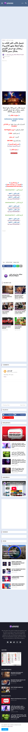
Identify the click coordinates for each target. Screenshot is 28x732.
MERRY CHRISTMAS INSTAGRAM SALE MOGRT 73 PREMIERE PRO (18, 563)
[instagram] (17, 642)
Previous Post (6, 405)
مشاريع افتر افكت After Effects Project (15, 275)
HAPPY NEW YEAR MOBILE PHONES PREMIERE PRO (18, 584)
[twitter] (14, 642)
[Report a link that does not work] (5, 701)
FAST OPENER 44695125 (5, 312)
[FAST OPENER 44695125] (5, 689)
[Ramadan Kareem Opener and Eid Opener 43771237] (5, 682)
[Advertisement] (14, 23)
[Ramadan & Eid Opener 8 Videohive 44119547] (5, 674)
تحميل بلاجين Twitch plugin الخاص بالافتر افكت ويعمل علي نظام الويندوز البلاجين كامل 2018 (18, 453)
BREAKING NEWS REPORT (6, 327)
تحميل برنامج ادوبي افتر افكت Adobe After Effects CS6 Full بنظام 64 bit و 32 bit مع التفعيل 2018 (18, 445)
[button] (2, 3)
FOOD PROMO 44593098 (18, 327)
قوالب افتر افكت (9, 40)
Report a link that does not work (18, 698)
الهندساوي (9, 370)
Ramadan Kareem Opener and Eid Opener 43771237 (19, 297)
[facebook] (7, 642)
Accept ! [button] (5, 729)
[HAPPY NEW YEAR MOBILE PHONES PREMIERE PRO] (6, 586)
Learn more (10, 726)
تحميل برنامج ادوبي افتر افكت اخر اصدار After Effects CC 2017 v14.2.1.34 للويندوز (18, 469)
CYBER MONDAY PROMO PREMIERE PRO (18, 577)
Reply (5, 376)
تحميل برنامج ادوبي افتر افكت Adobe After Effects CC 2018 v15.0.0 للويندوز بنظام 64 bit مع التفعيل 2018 (19, 461)
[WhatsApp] (17, 266)
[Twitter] (14, 266)
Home (3, 40)
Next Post (22, 405)
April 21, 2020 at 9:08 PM (12, 372)
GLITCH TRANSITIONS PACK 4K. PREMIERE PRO (18, 569)
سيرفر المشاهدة (14, 153)
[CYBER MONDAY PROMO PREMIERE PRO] (6, 579)
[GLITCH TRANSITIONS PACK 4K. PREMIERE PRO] (6, 571)
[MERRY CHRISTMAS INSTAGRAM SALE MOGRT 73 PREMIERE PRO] (6, 564)
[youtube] (11, 642)
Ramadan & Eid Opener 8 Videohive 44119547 (7, 297)
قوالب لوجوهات (16, 262)
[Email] (20, 266)
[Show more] (3, 269)
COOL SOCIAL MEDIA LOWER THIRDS (20, 312)
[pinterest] (20, 642)
